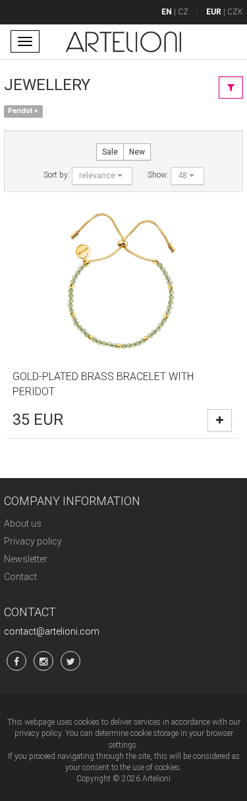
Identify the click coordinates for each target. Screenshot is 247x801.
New (137, 152)
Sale (110, 152)
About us (22, 523)
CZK (235, 11)
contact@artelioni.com (51, 631)
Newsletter (25, 559)
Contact (20, 576)
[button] (102, 176)
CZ (183, 11)
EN (166, 11)
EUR (213, 11)
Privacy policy (33, 541)
